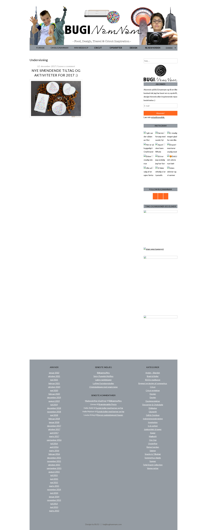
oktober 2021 (54, 376)
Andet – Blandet (152, 373)
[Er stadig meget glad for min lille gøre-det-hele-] (172, 136)
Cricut (98, 48)
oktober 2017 (54, 429)
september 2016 (54, 440)
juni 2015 (54, 479)
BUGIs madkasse (152, 380)
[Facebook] (160, 196)
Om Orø (152, 440)
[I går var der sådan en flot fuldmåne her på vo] (149, 136)
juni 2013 (54, 507)
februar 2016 (54, 454)
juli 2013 (54, 503)
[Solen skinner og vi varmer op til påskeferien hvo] (172, 171)
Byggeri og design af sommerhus (152, 383)
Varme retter (152, 468)
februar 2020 (54, 394)
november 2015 (54, 461)
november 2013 (54, 500)
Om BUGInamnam (59, 48)
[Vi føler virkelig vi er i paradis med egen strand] (160, 171)
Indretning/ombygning (153, 418)
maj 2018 (54, 415)
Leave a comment (66, 66)
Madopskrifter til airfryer (95, 401)
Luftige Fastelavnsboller (103, 383)
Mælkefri (153, 436)
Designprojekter (153, 401)
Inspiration (153, 422)
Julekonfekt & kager (153, 429)
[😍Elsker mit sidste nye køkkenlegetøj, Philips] (172, 160)
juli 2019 (54, 404)
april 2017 (54, 433)
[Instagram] (165, 196)
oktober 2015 (54, 465)
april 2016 (54, 447)
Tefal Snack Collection (153, 465)
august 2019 (54, 401)
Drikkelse (153, 408)
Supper (153, 461)
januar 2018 (54, 422)
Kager (152, 433)
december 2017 (54, 426)
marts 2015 (54, 486)
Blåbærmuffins (103, 373)
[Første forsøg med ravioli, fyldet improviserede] (160, 136)
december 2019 (54, 397)
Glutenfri (153, 411)
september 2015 (54, 468)
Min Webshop (81, 48)
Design (133, 48)
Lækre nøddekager (103, 380)
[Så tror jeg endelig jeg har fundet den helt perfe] (160, 160)
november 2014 (54, 489)
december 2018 (54, 408)
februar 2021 (54, 383)
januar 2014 (54, 496)
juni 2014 (54, 493)
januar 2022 (54, 373)
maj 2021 (54, 380)
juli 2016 (54, 443)
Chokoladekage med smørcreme (103, 387)
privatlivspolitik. (158, 117)
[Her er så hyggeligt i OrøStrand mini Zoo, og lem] (149, 148)
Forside (40, 48)
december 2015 (54, 458)
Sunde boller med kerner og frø (109, 408)
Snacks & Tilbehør (153, 454)
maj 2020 (54, 390)
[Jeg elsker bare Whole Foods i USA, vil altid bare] (160, 148)
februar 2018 (54, 418)
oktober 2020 (54, 387)
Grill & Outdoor (153, 415)
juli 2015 (54, 475)
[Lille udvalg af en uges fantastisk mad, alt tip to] (149, 171)
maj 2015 (54, 482)
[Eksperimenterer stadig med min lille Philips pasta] (172, 148)
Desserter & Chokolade (152, 404)
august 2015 (54, 472)
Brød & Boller (153, 376)
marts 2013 (54, 510)
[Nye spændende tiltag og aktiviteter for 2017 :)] (56, 116)
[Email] (155, 196)
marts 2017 (54, 436)
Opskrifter (116, 48)
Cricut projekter (153, 390)
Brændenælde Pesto (108, 404)
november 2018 (54, 411)
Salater (153, 450)
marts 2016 (54, 450)
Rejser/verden (152, 48)
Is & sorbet (153, 426)
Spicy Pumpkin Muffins (103, 376)
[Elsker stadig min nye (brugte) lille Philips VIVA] (149, 160)
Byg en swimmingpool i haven (110, 415)
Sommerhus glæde (153, 458)
